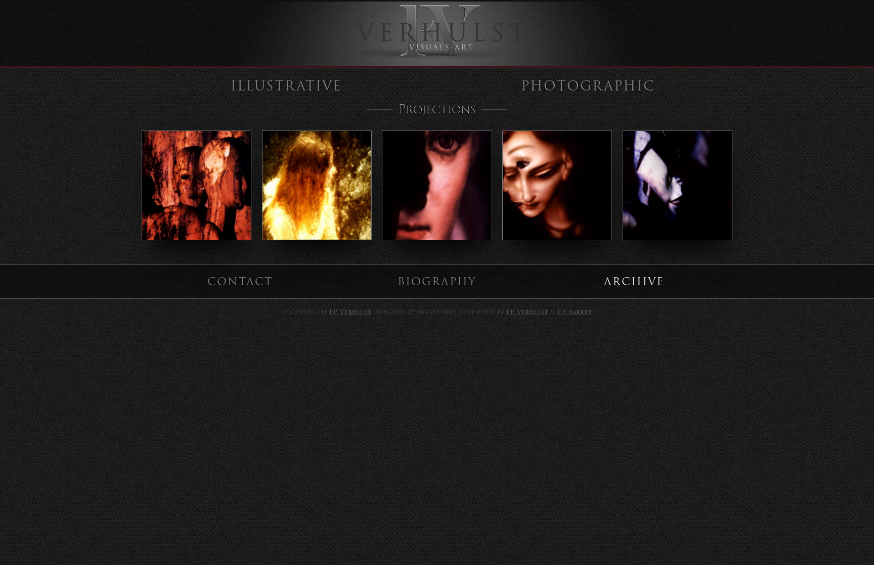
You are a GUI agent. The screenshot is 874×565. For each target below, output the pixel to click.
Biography (437, 281)
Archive (634, 281)
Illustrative (286, 85)
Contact (240, 281)
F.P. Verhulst (350, 312)
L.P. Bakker (574, 312)
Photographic (588, 85)
